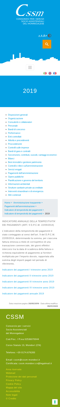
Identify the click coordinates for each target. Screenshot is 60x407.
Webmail (10, 373)
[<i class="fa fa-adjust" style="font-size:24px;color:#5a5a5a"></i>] (49, 36)
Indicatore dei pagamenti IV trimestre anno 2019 (28, 287)
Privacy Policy (14, 380)
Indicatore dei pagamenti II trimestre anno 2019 (27, 275)
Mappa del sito (14, 387)
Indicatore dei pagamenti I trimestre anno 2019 (27, 269)
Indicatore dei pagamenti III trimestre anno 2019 (28, 281)
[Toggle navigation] (30, 67)
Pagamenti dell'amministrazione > (21, 206)
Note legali (11, 395)
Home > (8, 202)
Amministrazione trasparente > (28, 202)
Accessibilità (13, 391)
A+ (45, 36)
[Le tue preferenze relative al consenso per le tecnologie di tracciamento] (55, 402)
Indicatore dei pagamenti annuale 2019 (23, 293)
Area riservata (13, 369)
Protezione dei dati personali (21, 376)
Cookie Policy (13, 384)
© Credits (11, 398)
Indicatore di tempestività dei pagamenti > (24, 210)
